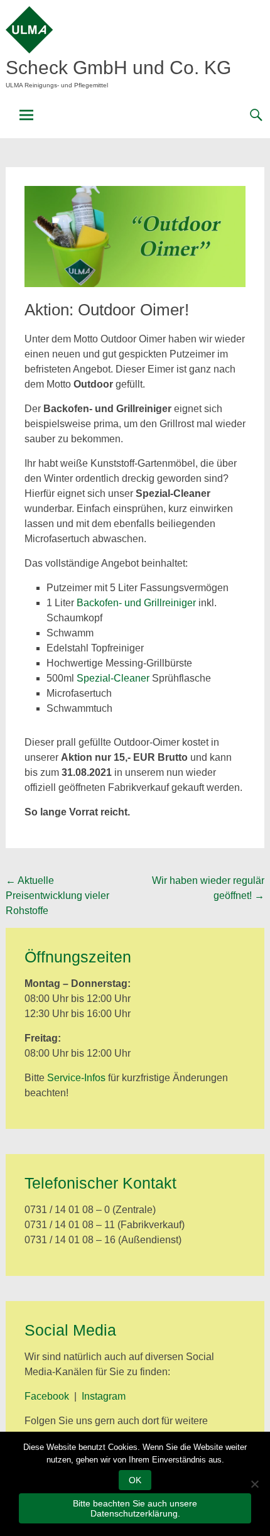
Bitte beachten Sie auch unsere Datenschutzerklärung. (135, 1508)
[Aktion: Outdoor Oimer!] (135, 283)
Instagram (104, 1396)
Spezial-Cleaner (113, 678)
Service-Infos (76, 1077)
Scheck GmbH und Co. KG (118, 67)
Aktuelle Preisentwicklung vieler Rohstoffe (57, 895)
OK (135, 1480)
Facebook (46, 1396)
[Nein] (254, 1484)
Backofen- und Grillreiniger (136, 602)
